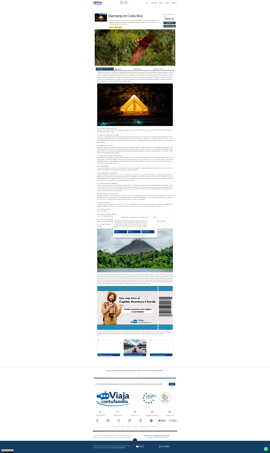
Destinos (116, 426)
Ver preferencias (146, 231)
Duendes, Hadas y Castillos (105, 355)
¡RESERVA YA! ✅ (169, 26)
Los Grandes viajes (118, 27)
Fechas (161, 3)
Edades (129, 426)
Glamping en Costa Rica (125, 16)
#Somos (135, 426)
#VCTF (147, 3)
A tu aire (110, 27)
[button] (155, 217)
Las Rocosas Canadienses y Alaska (134, 355)
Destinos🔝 (154, 3)
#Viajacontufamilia (120, 447)
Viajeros (167, 3)
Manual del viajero (144, 426)
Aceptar (117, 231)
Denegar (131, 231)
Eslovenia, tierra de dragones (158, 355)
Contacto (174, 3)
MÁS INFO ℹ (169, 23)
